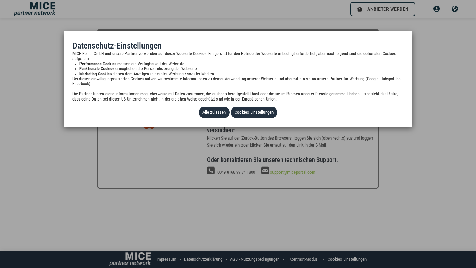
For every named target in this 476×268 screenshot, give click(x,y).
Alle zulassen (214, 112)
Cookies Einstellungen (254, 112)
